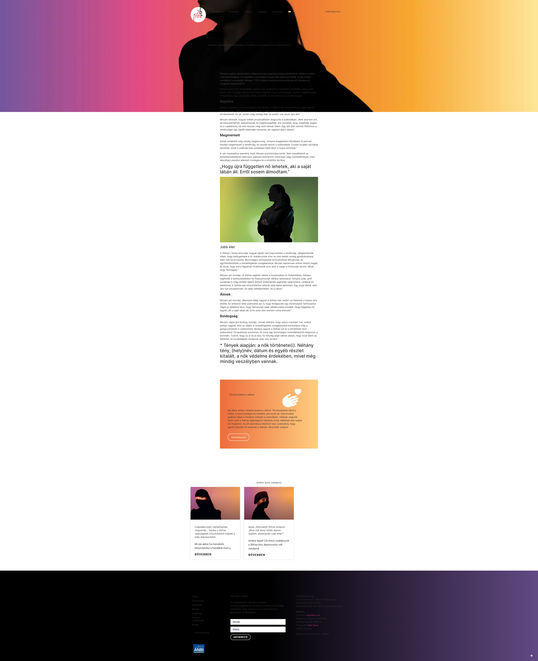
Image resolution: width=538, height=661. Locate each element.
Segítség (262, 11)
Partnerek (277, 11)
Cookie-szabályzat (197, 619)
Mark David (313, 625)
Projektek (234, 11)
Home (195, 596)
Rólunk (248, 11)
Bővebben (203, 554)
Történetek (217, 11)
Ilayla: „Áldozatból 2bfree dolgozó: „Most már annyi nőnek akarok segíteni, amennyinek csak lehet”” (266, 530)
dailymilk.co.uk (313, 615)
